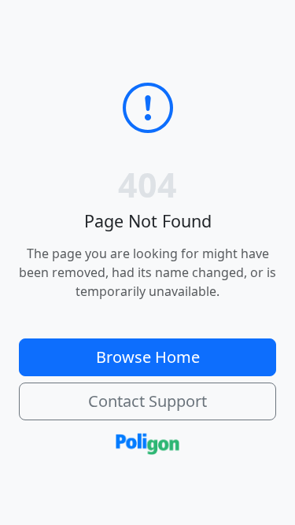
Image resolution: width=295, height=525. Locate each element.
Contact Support (147, 401)
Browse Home (148, 357)
